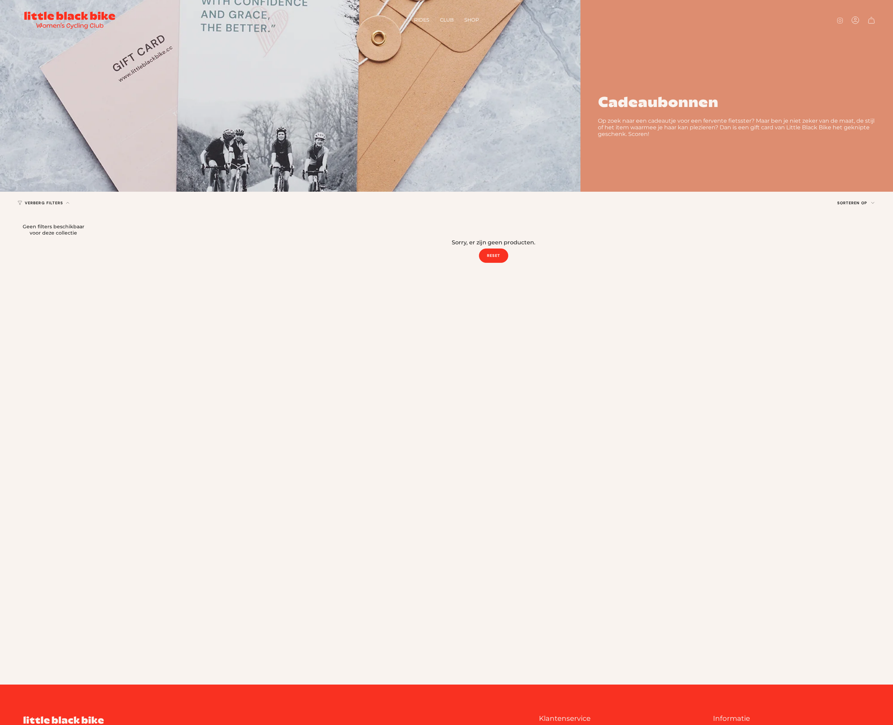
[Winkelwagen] (871, 20)
